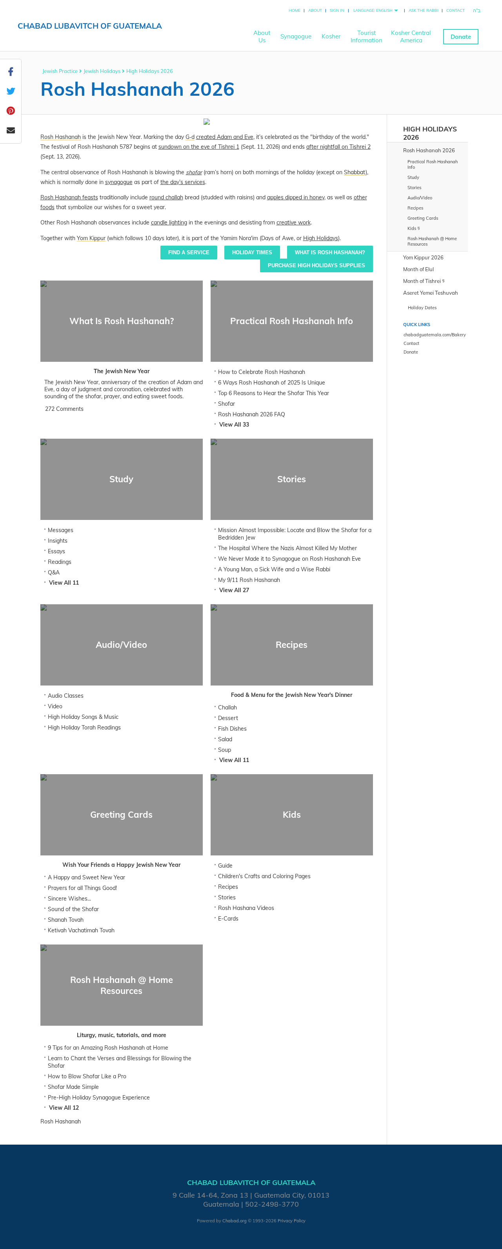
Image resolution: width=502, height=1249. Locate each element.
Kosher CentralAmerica (411, 36)
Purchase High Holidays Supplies (316, 265)
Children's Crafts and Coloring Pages (264, 876)
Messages (60, 530)
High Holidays (320, 238)
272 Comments (64, 408)
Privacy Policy (292, 1220)
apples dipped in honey (295, 197)
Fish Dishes (232, 728)
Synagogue (295, 36)
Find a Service (188, 252)
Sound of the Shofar (73, 909)
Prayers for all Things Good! (82, 888)
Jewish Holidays (102, 71)
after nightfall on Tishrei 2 (338, 146)
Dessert (228, 718)
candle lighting (169, 222)
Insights (57, 540)
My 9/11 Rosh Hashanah (249, 579)
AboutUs (261, 36)
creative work (293, 222)
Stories (227, 897)
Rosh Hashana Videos (246, 908)
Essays (56, 551)
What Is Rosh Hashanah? (330, 252)
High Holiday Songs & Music (83, 716)
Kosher (331, 36)
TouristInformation (366, 36)
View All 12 (64, 1107)
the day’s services (182, 182)
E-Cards (228, 918)
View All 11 (64, 582)
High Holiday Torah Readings (84, 727)
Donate (461, 36)
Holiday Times (252, 252)
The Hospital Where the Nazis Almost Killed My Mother (287, 548)
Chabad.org (234, 1220)
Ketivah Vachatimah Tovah (81, 930)
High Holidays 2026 (149, 71)
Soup (224, 749)
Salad (225, 739)
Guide (225, 865)
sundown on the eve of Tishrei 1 (198, 146)
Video (55, 706)
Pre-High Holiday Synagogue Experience (99, 1097)
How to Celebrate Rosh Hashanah (261, 372)
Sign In (337, 10)
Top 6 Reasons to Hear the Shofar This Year (273, 393)
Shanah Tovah (66, 919)
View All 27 (234, 590)
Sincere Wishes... (69, 898)
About (315, 10)
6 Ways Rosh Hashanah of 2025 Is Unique (271, 382)
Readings (59, 561)
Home (294, 10)
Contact (455, 10)
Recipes (228, 886)
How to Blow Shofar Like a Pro (87, 1076)
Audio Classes (66, 695)
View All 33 (234, 424)
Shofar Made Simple (73, 1086)
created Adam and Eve (224, 136)
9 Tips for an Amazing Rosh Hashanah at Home (108, 1047)
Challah (227, 707)
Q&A (54, 572)
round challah (166, 197)
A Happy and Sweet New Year (86, 877)
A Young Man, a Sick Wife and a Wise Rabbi (274, 569)
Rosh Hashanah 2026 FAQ (251, 414)
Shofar (226, 403)
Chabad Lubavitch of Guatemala (90, 26)
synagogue (119, 182)
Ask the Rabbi (423, 10)
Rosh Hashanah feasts (69, 197)
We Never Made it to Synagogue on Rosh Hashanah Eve (289, 558)
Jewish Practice (60, 71)
